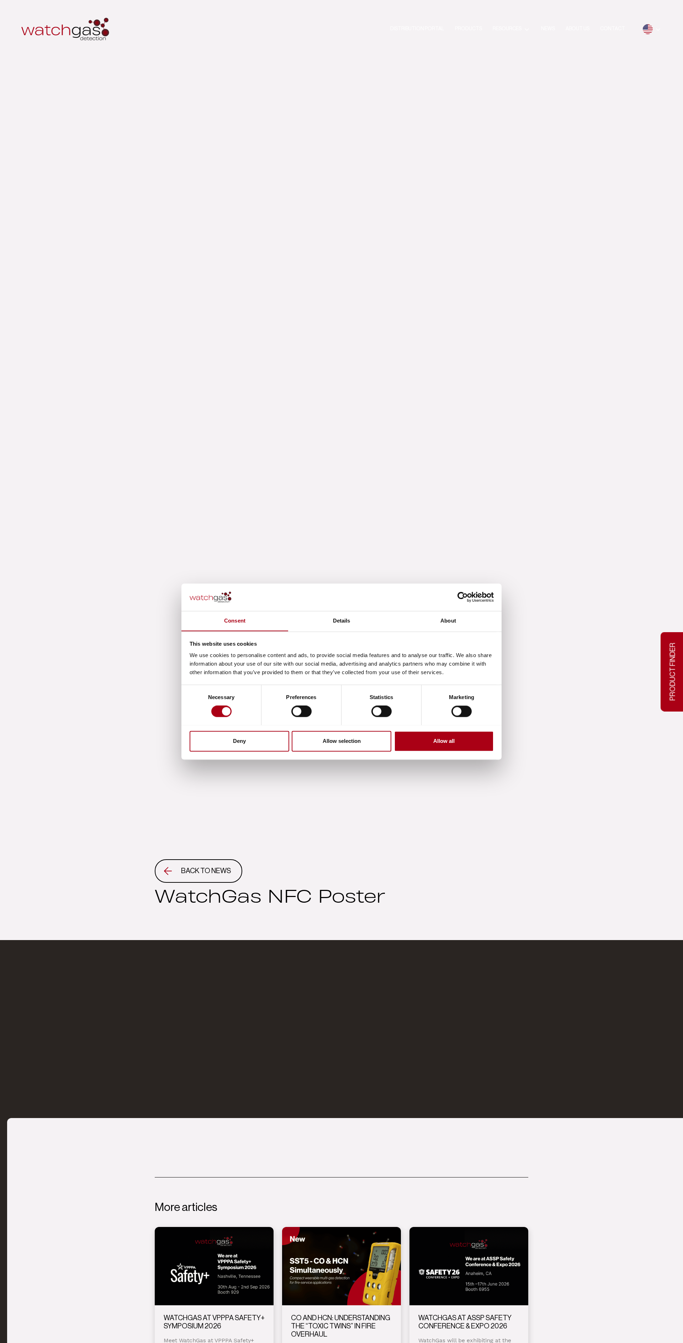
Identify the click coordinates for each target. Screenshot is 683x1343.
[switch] (301, 711)
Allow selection (342, 741)
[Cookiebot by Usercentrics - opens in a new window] (462, 597)
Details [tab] (341, 621)
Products (468, 28)
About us (577, 28)
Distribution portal (417, 28)
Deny (239, 741)
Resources (507, 28)
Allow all (444, 741)
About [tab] (448, 621)
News (548, 28)
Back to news (206, 871)
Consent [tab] (234, 621)
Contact (612, 28)
